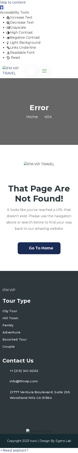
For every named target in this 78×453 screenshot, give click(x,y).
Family (8, 325)
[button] (1, 7)
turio (33, 441)
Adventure (11, 332)
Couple (8, 346)
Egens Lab (63, 441)
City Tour (9, 311)
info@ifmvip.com (24, 381)
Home (32, 117)
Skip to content (13, 2)
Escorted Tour (14, 339)
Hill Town (10, 318)
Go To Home (41, 248)
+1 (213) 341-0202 (24, 371)
